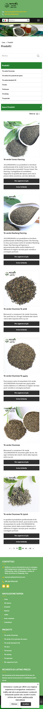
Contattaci (8, 622)
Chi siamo (7, 603)
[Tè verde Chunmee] (21, 425)
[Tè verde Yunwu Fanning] (21, 139)
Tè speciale (6, 98)
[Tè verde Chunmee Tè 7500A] (21, 494)
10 (23, 548)
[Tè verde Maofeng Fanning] (21, 213)
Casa (3, 42)
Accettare (26, 704)
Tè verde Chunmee (8, 71)
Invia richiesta (21, 187)
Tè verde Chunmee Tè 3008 (15, 309)
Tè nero (4, 85)
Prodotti (10, 42)
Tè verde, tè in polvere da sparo (12, 75)
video (6, 615)
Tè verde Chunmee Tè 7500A (16, 514)
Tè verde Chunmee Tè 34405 (16, 376)
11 (26, 548)
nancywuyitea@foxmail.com (15, 12)
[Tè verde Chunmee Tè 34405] (21, 356)
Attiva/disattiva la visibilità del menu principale (38, 20)
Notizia (6, 611)
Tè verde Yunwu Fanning (14, 159)
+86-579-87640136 (11, 14)
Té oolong (5, 94)
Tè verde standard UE (9, 80)
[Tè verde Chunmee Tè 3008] (21, 289)
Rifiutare (14, 704)
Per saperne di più (21, 181)
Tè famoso (5, 89)
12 (30, 548)
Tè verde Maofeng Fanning (15, 233)
